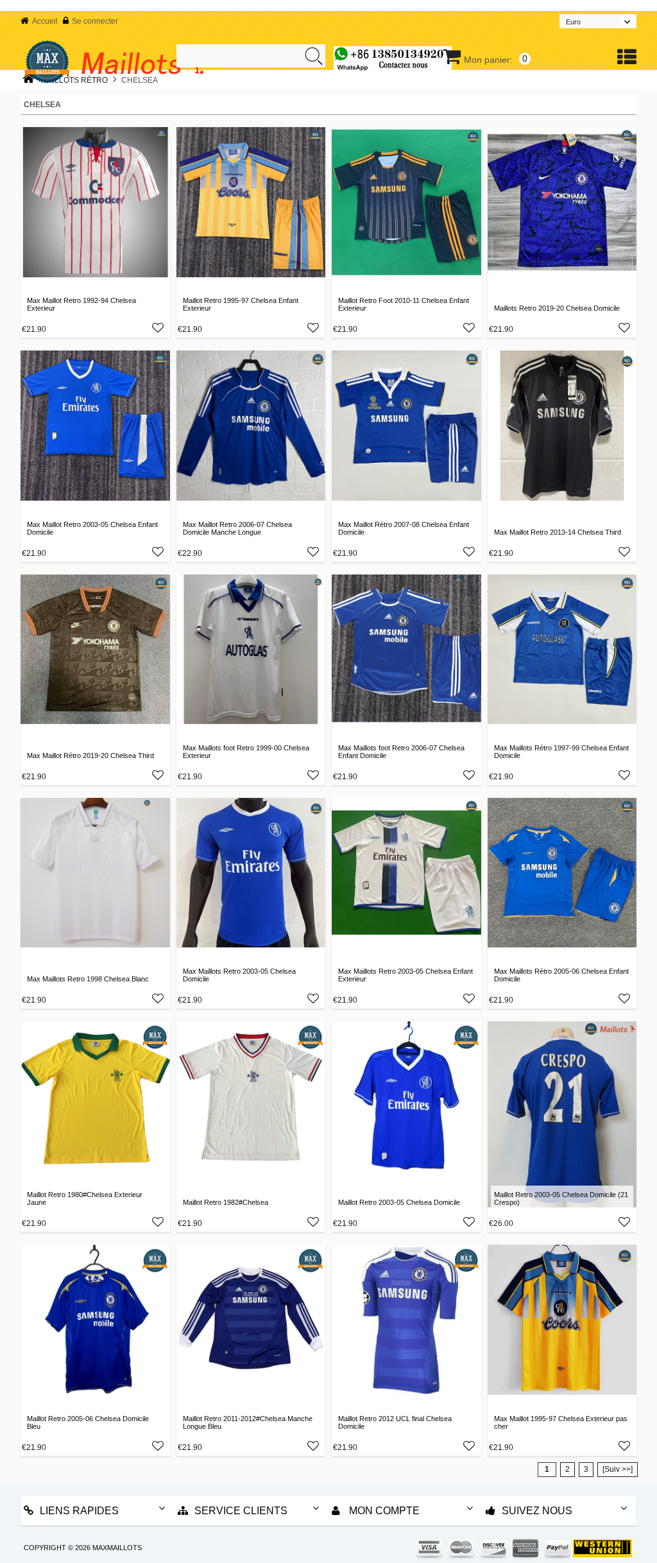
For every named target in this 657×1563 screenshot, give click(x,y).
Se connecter (95, 21)
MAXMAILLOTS (117, 1547)
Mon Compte (383, 1510)
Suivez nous (537, 1510)
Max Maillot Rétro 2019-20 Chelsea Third (90, 755)
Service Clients (240, 1510)
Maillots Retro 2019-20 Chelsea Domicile (557, 308)
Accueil (45, 21)
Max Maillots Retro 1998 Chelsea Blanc (88, 979)
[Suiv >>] (617, 1469)
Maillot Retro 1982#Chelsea (225, 1202)
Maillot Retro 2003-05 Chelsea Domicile (399, 1202)
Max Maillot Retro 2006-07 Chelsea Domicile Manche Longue (237, 528)
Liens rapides (79, 1510)
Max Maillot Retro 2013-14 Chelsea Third (557, 532)
